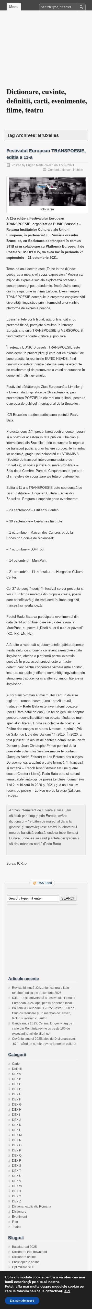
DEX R (16, 1160)
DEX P (16, 1150)
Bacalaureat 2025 (24, 1247)
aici (67, 1291)
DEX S (16, 1165)
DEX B (16, 1079)
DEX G (16, 1104)
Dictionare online (24, 1257)
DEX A (16, 1074)
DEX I (16, 1114)
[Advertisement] (46, 52)
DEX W (17, 1186)
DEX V (16, 1181)
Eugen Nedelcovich (39, 165)
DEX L (16, 1130)
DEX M (17, 1135)
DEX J (16, 1120)
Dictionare (19, 1211)
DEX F (16, 1099)
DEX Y (16, 1196)
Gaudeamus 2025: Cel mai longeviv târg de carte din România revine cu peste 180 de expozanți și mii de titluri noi (42, 1028)
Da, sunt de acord (22, 1301)
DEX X (16, 1191)
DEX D (16, 1089)
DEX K (16, 1125)
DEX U (16, 1176)
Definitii (17, 1069)
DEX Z (16, 1201)
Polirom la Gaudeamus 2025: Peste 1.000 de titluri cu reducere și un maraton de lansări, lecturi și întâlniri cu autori (43, 1013)
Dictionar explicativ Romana (31, 1206)
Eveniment (19, 1216)
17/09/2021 (66, 165)
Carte (16, 1064)
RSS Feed (45, 883)
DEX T (16, 1171)
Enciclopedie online (26, 1262)
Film (15, 1222)
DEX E (16, 1094)
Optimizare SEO (23, 1267)
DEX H (16, 1109)
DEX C (16, 1084)
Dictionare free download (29, 1252)
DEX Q (16, 1155)
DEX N (16, 1140)
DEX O (16, 1145)
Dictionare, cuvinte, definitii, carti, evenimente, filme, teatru (46, 100)
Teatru (16, 1227)
